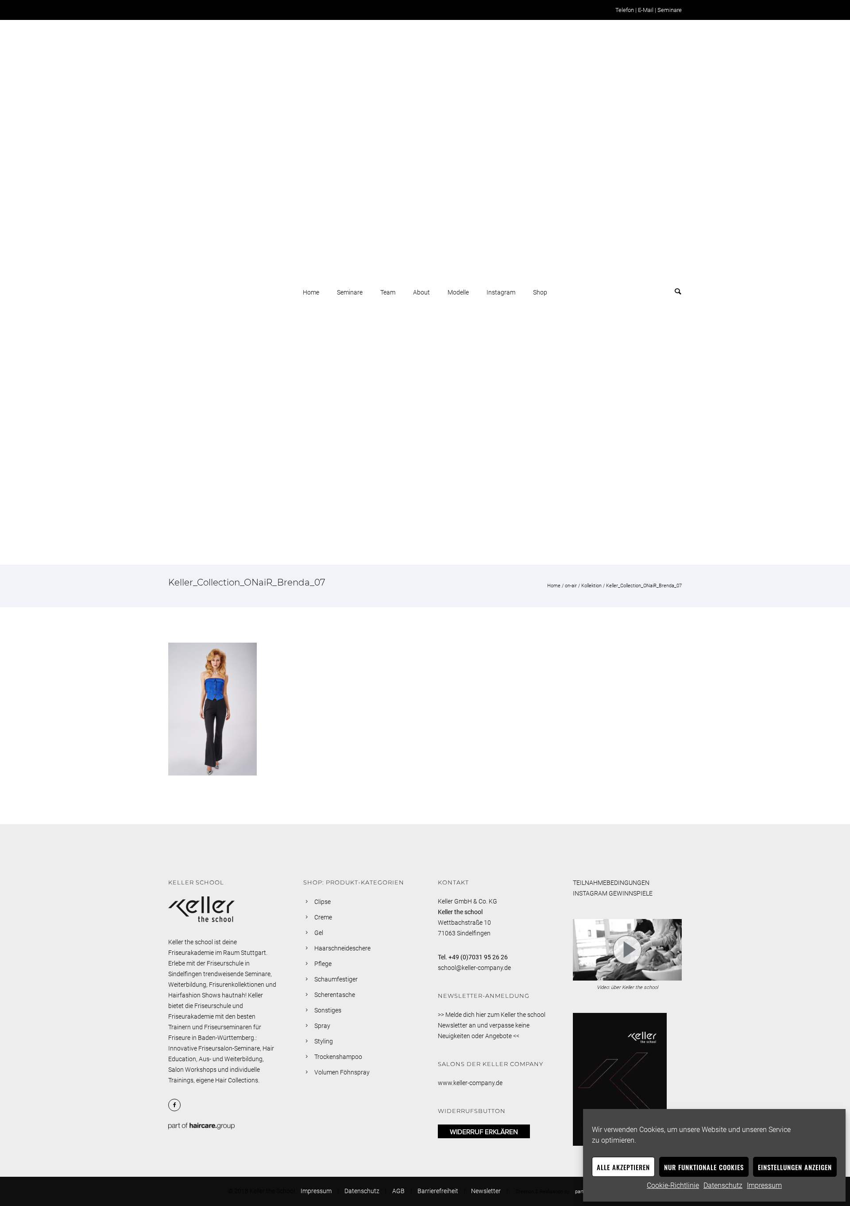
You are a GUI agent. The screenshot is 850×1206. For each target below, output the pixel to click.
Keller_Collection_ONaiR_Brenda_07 (644, 586)
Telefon (624, 10)
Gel (318, 932)
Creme (323, 917)
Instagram (501, 292)
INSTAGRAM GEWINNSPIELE (613, 893)
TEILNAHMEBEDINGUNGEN (611, 882)
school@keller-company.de (474, 967)
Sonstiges (327, 1010)
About (421, 292)
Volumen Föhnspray (342, 1072)
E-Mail (645, 10)
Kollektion (591, 586)
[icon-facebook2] (176, 1105)
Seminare (669, 10)
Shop (540, 292)
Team (387, 292)
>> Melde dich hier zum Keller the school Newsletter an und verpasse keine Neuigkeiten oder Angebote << (491, 1025)
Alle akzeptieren (623, 1167)
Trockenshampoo (338, 1056)
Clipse (322, 901)
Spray (322, 1025)
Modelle (458, 292)
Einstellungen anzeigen (795, 1167)
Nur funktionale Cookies (704, 1167)
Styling (323, 1041)
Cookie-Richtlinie (673, 1185)
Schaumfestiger (336, 979)
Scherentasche (334, 994)
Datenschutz (722, 1185)
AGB (398, 1190)
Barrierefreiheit (437, 1190)
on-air (571, 586)
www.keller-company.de (470, 1082)
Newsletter (486, 1190)
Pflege (323, 963)
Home (311, 292)
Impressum (764, 1185)
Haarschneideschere (342, 948)
